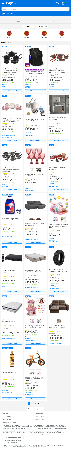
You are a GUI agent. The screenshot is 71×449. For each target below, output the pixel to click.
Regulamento (7, 419)
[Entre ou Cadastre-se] (68, 3)
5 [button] (41, 403)
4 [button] (38, 403)
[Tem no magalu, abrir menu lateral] (3, 2)
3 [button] (35, 403)
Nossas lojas (39, 413)
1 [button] (28, 403)
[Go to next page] (44, 403)
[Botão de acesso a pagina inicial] (30, 3)
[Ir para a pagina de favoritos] (57, 3)
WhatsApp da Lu (7, 416)
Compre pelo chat (14, 437)
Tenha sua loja (40, 416)
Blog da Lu (6, 413)
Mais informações (34, 409)
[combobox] (35, 9)
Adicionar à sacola (12, 91)
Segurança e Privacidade (10, 422)
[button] (67, 9)
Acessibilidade (40, 419)
